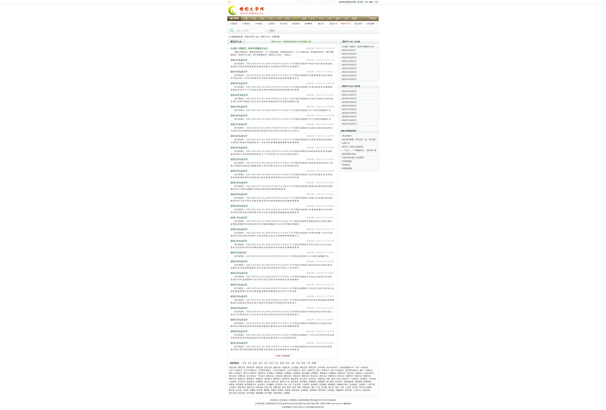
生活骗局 (270, 384)
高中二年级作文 (235, 373)
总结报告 (304, 390)
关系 (342, 387)
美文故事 (283, 403)
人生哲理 (305, 384)
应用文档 (366, 390)
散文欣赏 (291, 403)
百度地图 (292, 400)
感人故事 (330, 382)
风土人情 (287, 384)
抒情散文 (315, 373)
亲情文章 (250, 367)
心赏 (318, 387)
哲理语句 (286, 379)
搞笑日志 (270, 376)
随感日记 (241, 379)
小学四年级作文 (264, 370)
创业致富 (314, 384)
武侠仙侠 (259, 387)
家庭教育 (332, 384)
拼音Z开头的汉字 (239, 60)
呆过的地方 (347, 136)
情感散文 (279, 373)
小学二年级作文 (235, 370)
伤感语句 (259, 379)
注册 (376, 2)
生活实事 (279, 384)
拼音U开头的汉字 (239, 115)
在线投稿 (332, 400)
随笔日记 (287, 376)
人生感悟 (294, 367)
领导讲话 (322, 390)
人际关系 (296, 384)
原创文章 (233, 367)
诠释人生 (346, 143)
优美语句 (268, 379)
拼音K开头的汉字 (239, 229)
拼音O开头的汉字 (239, 182)
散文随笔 (306, 373)
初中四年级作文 (351, 370)
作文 (254, 18)
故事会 (232, 384)
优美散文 (297, 373)
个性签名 (258, 24)
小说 (321, 18)
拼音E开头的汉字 (239, 296)
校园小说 (250, 387)
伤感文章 (286, 367)
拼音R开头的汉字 (239, 147)
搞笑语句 (294, 379)
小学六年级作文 (293, 370)
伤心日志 (233, 376)
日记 (279, 18)
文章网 (267, 403)
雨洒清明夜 (347, 168)
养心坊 (331, 387)
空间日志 (350, 373)
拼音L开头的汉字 (239, 217)
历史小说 (268, 387)
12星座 (288, 390)
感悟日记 (358, 376)
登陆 (366, 2)
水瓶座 (273, 390)
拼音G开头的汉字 (239, 273)
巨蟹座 (369, 387)
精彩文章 (303, 367)
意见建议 (323, 384)
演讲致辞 (313, 390)
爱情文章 (241, 367)
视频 (354, 18)
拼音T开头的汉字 (239, 124)
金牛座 (355, 387)
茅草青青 (346, 165)
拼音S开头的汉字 (239, 136)
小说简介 (233, 387)
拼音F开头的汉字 (239, 284)
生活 (312, 18)
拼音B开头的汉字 (239, 331)
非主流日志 (251, 376)
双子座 (362, 387)
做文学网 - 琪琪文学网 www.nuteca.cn (327, 403)
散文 (262, 18)
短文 (296, 18)
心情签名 (246, 24)
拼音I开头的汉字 (239, 252)
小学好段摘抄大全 (346, 367)
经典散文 (288, 373)
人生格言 (271, 24)
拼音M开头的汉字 (239, 206)
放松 (337, 387)
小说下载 (371, 384)
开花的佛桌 (347, 161)
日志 (271, 18)
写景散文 (270, 373)
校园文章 (277, 367)
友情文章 (259, 367)
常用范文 (348, 390)
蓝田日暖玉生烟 (349, 154)
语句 (287, 18)
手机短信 (321, 379)
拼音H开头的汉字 (239, 261)
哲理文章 (312, 367)
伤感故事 (321, 382)
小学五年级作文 (279, 370)
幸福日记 (296, 376)
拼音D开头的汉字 (239, 308)
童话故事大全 (250, 384)
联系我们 (274, 400)
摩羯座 (266, 390)
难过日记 (323, 376)
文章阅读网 (259, 403)
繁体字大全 (346, 24)
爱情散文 (323, 373)
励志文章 (268, 367)
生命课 (324, 387)
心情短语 (234, 24)
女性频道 (353, 384)
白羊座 (348, 387)
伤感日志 (359, 373)
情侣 (284, 387)
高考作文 (262, 373)
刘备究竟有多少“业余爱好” (353, 157)
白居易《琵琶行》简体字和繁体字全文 (249, 48)
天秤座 (246, 390)
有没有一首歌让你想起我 (352, 147)
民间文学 (339, 382)
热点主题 (233, 393)
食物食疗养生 (342, 384)
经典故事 (358, 382)
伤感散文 (332, 373)
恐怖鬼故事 (348, 382)
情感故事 (312, 382)
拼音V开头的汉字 (239, 106)
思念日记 (341, 376)
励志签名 (296, 24)
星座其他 (295, 390)
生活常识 (261, 384)
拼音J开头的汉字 (239, 241)
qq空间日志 (369, 373)
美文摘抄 (371, 24)
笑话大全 (333, 24)
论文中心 (357, 390)
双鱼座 (280, 390)
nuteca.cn (302, 407)
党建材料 (340, 390)
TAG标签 (372, 18)
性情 (294, 387)
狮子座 (232, 390)
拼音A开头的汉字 (239, 343)
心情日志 (279, 376)
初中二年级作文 (322, 370)
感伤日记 (305, 376)
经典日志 (241, 376)
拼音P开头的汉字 (239, 171)
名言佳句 (283, 24)
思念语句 (312, 379)
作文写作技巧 (332, 367)
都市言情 (241, 387)
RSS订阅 (323, 400)
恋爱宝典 (277, 387)
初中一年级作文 (308, 370)
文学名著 (321, 367)
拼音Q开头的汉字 (239, 159)
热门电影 (268, 393)
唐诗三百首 (336, 379)
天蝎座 (252, 390)
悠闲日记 (233, 379)
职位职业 (241, 393)
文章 (229, 2)
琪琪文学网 (249, 37)
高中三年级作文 (250, 373)
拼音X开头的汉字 (239, 83)
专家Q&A (306, 387)
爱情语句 (250, 379)
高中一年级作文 (366, 370)
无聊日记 (332, 376)
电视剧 (287, 393)
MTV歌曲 (250, 393)
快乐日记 (314, 376)
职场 (289, 387)
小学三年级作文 (250, 370)
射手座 (259, 390)
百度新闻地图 (303, 400)
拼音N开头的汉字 (239, 194)
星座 (338, 18)
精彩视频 (259, 393)
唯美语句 (277, 379)
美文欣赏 (358, 24)
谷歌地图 (283, 400)
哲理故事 (367, 382)
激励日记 (367, 376)
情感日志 (341, 373)
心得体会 (331, 390)
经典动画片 (278, 393)
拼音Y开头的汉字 (239, 71)
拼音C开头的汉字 (239, 319)
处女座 (239, 390)
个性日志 (261, 376)
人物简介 (362, 384)
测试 (313, 387)
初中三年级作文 (337, 370)
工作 (346, 18)
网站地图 (314, 400)
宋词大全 (346, 379)
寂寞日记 (349, 376)
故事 (304, 18)
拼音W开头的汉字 (239, 95)
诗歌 (328, 379)
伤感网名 (308, 24)
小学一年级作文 (361, 367)
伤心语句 (303, 379)
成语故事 (240, 384)
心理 (329, 18)
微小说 (321, 24)
